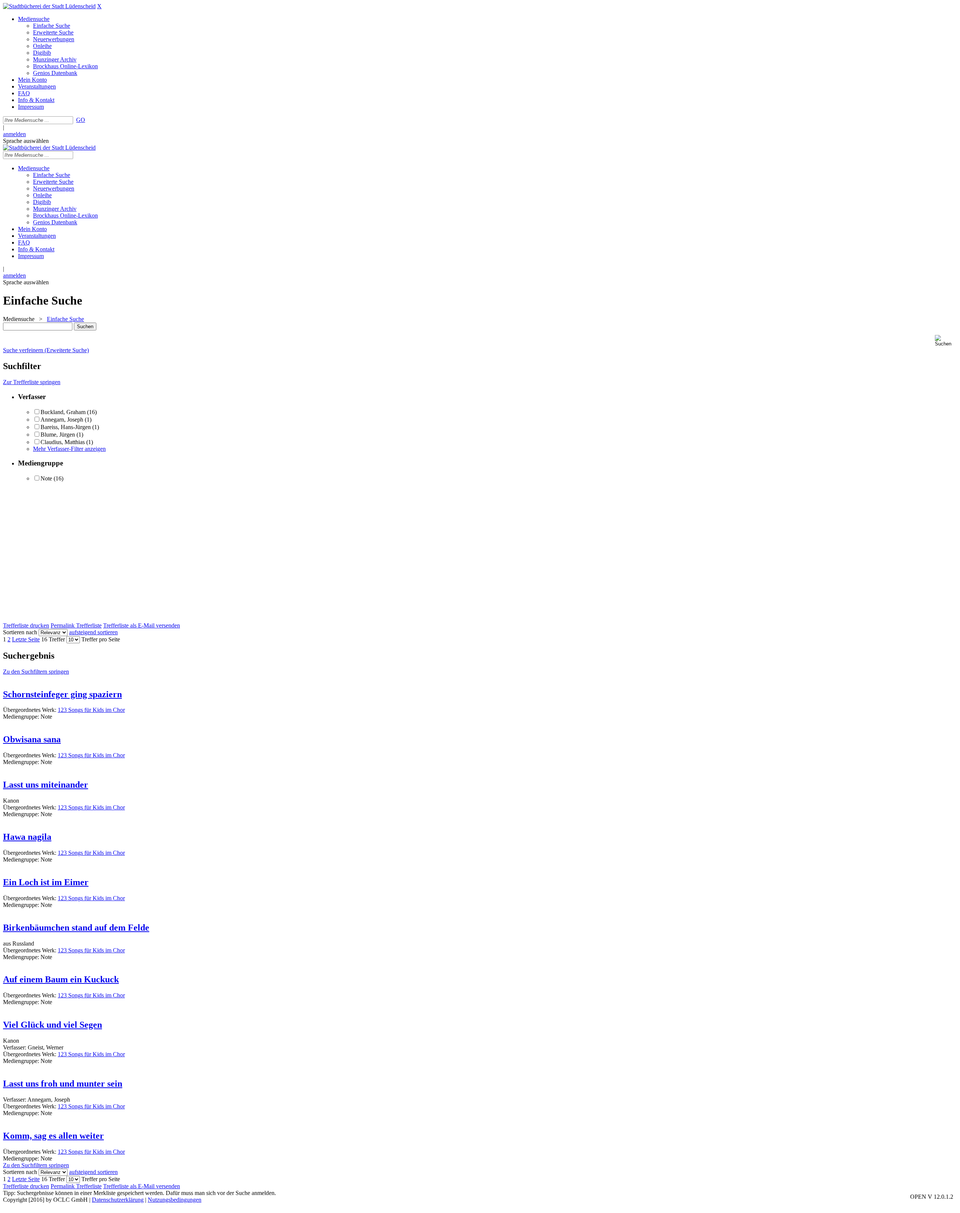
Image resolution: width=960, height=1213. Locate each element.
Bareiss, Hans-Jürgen (65, 427)
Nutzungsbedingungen (174, 1199)
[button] (946, 341)
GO (80, 120)
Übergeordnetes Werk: (30, 710)
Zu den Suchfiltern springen (36, 671)
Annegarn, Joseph (61, 419)
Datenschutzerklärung (118, 1199)
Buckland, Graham (63, 412)
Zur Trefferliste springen (31, 382)
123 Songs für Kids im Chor (91, 710)
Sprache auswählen (26, 141)
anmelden (14, 134)
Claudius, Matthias (62, 442)
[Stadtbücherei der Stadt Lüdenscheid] (49, 6)
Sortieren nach (20, 632)
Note (46, 478)
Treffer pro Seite (100, 639)
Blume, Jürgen (57, 434)
